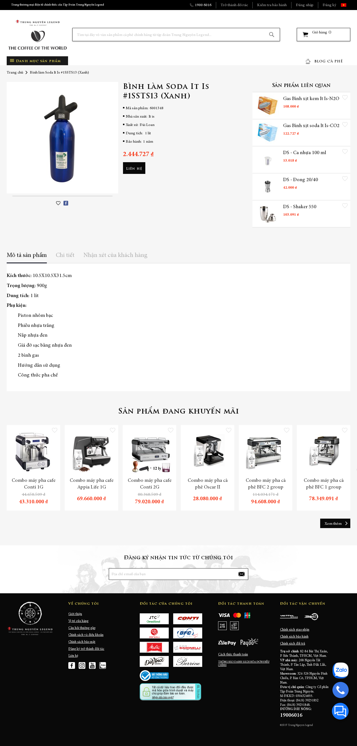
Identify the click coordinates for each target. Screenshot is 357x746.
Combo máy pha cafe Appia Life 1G (92, 484)
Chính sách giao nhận (294, 629)
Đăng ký (329, 5)
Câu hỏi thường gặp (81, 628)
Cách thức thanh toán (233, 654)
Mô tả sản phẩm (27, 255)
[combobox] (176, 34)
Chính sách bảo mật (81, 642)
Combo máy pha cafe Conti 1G (34, 484)
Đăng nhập (304, 5)
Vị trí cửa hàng (78, 621)
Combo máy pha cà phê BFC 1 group (324, 484)
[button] (348, 5)
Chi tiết (65, 255)
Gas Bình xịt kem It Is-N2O (311, 98)
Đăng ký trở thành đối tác (86, 649)
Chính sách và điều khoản (85, 635)
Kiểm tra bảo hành (272, 5)
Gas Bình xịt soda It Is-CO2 (311, 125)
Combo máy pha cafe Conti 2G (150, 484)
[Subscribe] (241, 574)
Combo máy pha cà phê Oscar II (208, 484)
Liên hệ (73, 656)
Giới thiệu (75, 614)
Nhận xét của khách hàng (115, 255)
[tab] (27, 257)
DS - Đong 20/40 (300, 180)
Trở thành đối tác (234, 5)
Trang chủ (15, 73)
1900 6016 (203, 5)
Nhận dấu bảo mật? (162, 697)
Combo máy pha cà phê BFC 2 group (266, 484)
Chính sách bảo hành (294, 636)
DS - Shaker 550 (299, 207)
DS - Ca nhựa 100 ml (304, 152)
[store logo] (37, 35)
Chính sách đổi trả (292, 643)
